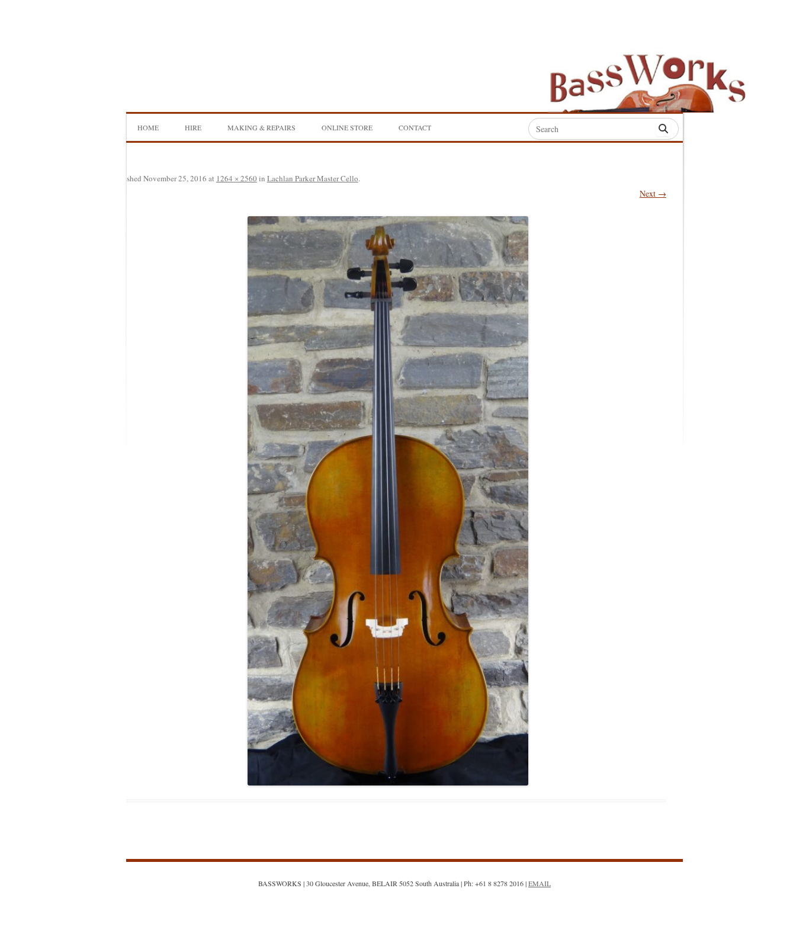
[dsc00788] (388, 500)
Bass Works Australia (647, 78)
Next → (653, 193)
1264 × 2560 (236, 178)
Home (148, 127)
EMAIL (539, 883)
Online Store (347, 127)
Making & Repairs (261, 127)
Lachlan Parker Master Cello (312, 178)
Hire (193, 127)
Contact (415, 127)
